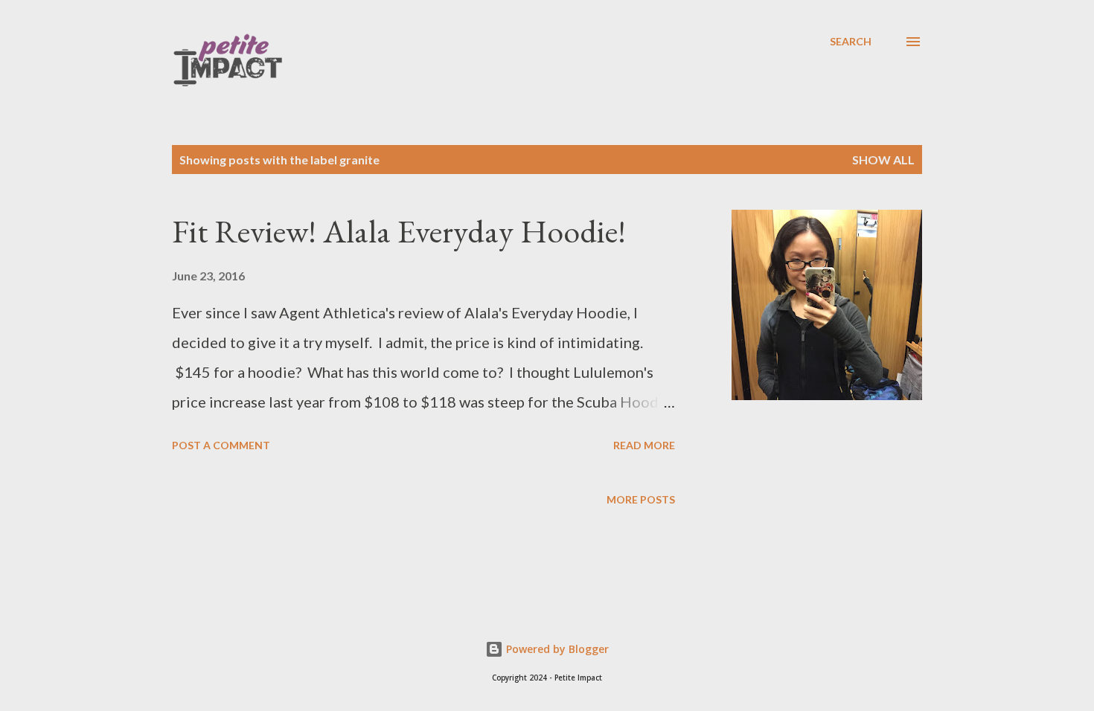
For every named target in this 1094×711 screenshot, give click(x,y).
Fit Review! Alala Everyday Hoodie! (399, 231)
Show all (883, 159)
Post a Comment (221, 445)
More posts (641, 499)
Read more (644, 445)
